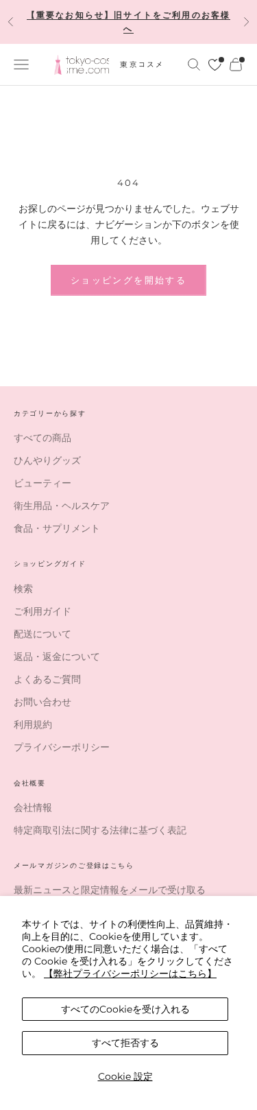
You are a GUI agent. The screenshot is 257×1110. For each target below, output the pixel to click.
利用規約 (33, 724)
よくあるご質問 (47, 679)
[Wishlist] (215, 65)
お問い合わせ (42, 702)
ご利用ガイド (42, 611)
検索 (23, 588)
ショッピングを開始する (128, 279)
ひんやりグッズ (47, 460)
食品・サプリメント (57, 528)
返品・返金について (57, 656)
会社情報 (33, 807)
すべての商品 (42, 438)
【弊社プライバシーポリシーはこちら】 (130, 973)
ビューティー (42, 483)
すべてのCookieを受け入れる (125, 1009)
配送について (42, 634)
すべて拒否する (125, 1043)
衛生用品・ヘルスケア (62, 505)
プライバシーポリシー (62, 747)
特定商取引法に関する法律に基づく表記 (100, 830)
